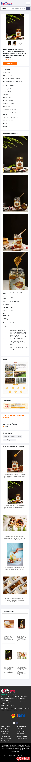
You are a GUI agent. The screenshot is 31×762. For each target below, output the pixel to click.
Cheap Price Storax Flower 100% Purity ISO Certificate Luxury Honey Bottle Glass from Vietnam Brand (14, 476)
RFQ (28, 708)
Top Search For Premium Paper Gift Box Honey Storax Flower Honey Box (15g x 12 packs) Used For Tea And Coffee (14, 600)
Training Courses (5, 733)
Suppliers (19, 708)
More (13, 440)
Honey (19, 436)
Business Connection (6, 738)
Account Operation (5, 736)
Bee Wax (13, 436)
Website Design (5, 729)
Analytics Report (20, 729)
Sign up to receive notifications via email (12, 710)
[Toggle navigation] (28, 3)
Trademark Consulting (22, 738)
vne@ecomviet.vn (9, 705)
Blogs (24, 708)
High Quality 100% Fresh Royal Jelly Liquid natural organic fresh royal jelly (8, 639)
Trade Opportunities (5, 741)
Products (13, 708)
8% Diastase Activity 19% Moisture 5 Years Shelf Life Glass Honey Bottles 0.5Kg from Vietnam (14, 507)
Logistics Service (21, 731)
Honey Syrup (7, 440)
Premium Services (5, 708)
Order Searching (20, 733)
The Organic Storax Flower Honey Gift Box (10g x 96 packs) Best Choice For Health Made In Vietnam (14, 569)
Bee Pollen (6, 436)
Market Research (5, 731)
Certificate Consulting (22, 736)
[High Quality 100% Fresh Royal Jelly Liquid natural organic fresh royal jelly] (9, 624)
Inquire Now (10, 63)
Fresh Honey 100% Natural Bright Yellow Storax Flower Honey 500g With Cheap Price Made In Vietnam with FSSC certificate (14, 538)
